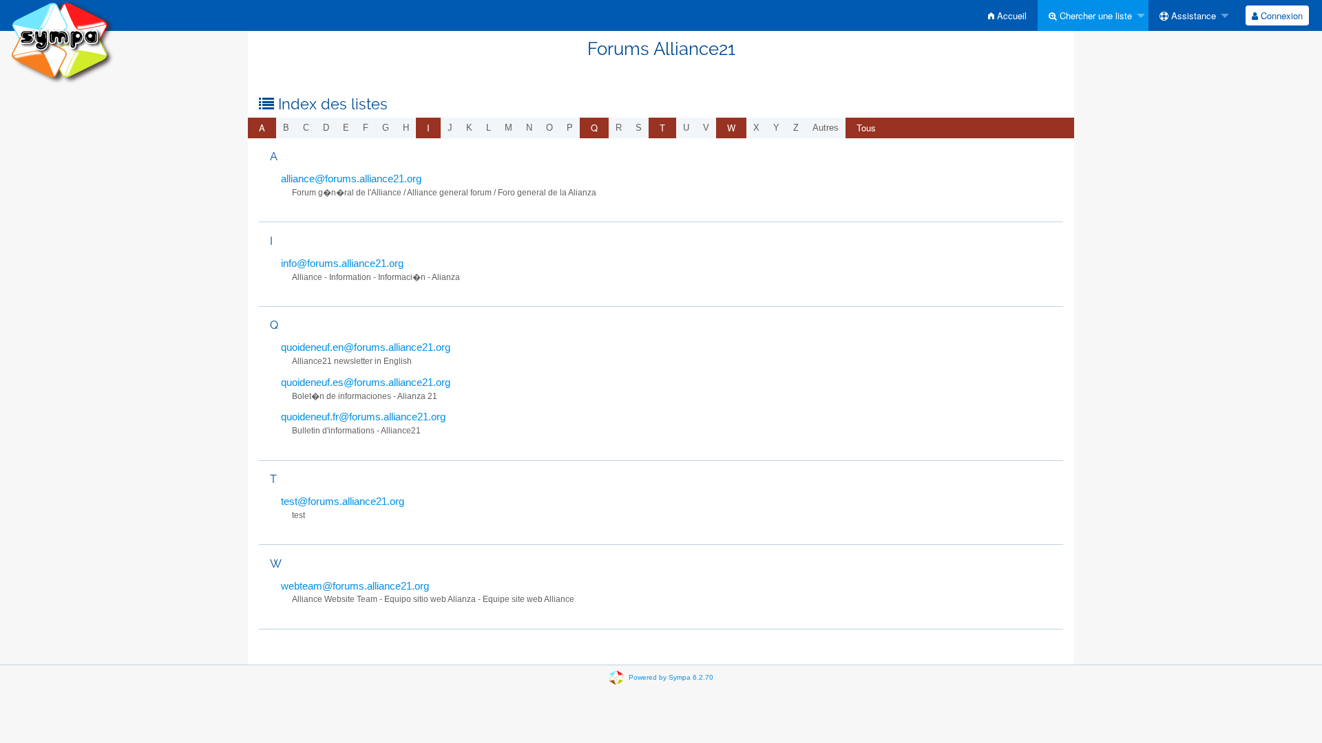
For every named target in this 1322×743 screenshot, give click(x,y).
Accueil (1010, 15)
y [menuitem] (776, 127)
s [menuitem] (639, 127)
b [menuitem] (286, 127)
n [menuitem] (529, 127)
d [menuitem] (326, 127)
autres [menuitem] (825, 127)
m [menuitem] (508, 127)
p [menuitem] (570, 127)
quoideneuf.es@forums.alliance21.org (365, 382)
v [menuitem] (706, 127)
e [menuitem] (346, 127)
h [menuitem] (406, 127)
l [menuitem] (488, 127)
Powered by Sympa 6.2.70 (671, 677)
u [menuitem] (686, 127)
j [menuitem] (450, 127)
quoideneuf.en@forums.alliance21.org (365, 347)
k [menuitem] (469, 127)
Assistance (1192, 15)
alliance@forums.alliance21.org (351, 178)
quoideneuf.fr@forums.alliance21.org (363, 416)
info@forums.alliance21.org (342, 263)
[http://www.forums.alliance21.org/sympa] (62, 41)
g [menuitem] (385, 127)
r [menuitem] (619, 127)
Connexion (1280, 15)
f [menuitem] (365, 127)
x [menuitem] (756, 127)
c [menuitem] (306, 127)
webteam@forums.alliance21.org (355, 586)
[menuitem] (1007, 15)
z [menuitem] (796, 127)
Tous (866, 127)
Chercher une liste (1094, 15)
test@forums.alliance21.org (342, 501)
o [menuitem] (549, 127)
